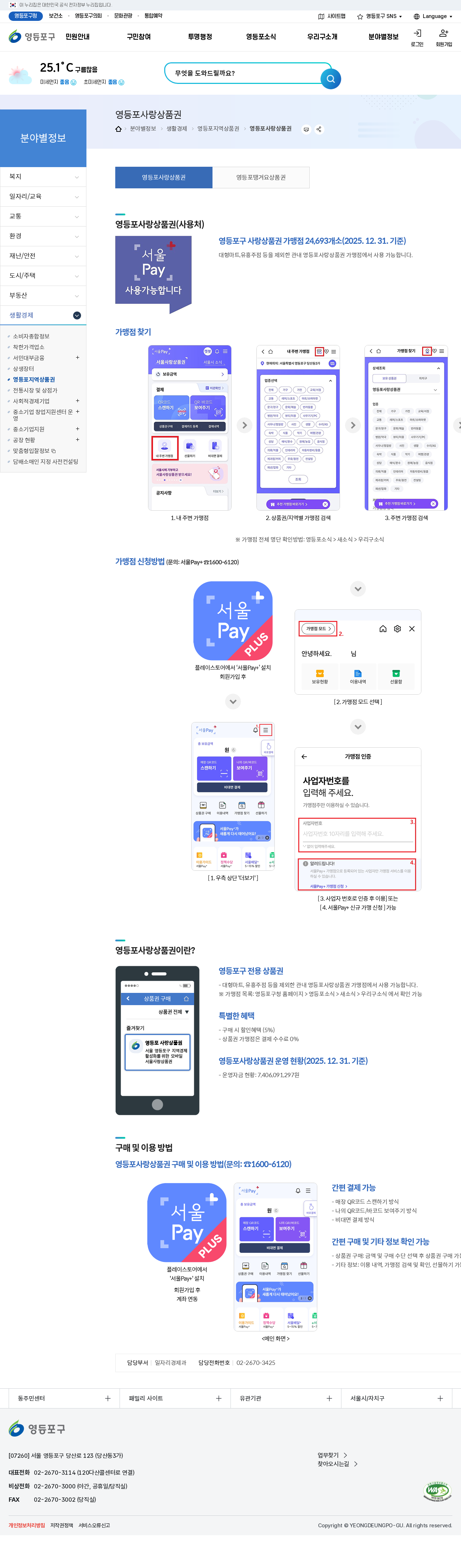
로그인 (417, 44)
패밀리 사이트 (146, 1398)
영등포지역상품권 (218, 128)
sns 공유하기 (319, 129)
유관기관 (250, 1398)
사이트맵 (336, 16)
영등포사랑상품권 (270, 128)
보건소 (56, 16)
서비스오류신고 (94, 1525)
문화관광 (123, 16)
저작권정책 (61, 1525)
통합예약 (153, 16)
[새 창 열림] (437, 1491)
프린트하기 (306, 129)
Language (435, 16)
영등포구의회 (88, 16)
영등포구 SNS (381, 16)
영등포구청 (25, 16)
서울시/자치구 (367, 1398)
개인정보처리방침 (27, 1525)
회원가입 (444, 44)
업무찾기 (328, 1455)
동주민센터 (31, 1398)
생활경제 (176, 128)
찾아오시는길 (333, 1464)
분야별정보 (143, 128)
